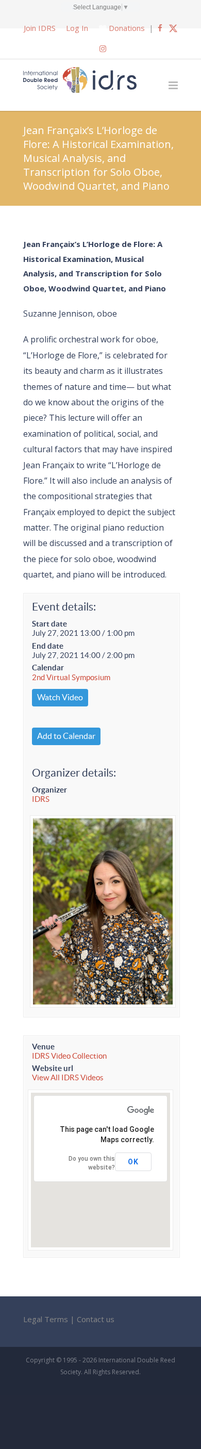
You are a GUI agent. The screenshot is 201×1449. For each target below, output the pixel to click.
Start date (49, 623)
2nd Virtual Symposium (71, 677)
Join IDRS (40, 28)
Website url (52, 1068)
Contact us (95, 1319)
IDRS (40, 799)
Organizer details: (74, 773)
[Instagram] (102, 48)
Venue (43, 1046)
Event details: (64, 607)
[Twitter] (173, 28)
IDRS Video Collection (69, 1055)
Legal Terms (45, 1319)
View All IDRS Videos (68, 1077)
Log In (77, 28)
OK (133, 1162)
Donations (127, 28)
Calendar (48, 667)
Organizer (49, 789)
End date (47, 645)
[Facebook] (160, 28)
